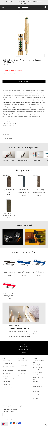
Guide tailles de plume (38, 374)
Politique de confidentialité (39, 367)
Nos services (5, 134)
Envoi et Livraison (6, 373)
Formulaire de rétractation (8, 378)
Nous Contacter (6, 381)
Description (5, 87)
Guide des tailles (6, 131)
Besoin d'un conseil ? (7, 138)
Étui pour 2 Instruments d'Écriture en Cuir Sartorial (9, 214)
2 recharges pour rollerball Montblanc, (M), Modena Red (9, 295)
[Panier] (45, 7)
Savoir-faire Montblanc (38, 384)
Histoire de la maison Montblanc (38, 380)
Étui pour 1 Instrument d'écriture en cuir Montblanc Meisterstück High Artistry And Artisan (24, 192)
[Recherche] (5, 7)
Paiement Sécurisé (37, 369)
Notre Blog (35, 398)
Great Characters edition (38, 389)
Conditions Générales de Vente (38, 361)
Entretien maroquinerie (23, 365)
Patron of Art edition (37, 386)
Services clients (6, 360)
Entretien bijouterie (22, 370)
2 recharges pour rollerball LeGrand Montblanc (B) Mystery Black (9, 272)
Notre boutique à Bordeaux (37, 394)
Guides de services (6, 384)
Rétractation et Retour (7, 376)
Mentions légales (37, 364)
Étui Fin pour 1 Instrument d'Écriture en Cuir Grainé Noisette (9, 191)
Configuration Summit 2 (7, 363)
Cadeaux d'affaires (37, 372)
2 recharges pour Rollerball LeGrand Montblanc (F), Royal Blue (38, 272)
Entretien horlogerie (22, 367)
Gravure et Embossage (7, 370)
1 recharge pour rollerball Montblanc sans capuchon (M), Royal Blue (24, 272)
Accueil (3, 12)
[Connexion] (42, 7)
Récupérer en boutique (7, 387)
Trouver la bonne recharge (39, 377)
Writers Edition (36, 391)
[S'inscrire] (21, 414)
